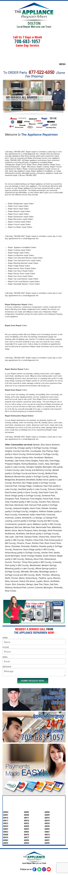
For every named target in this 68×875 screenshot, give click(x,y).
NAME (5, 637)
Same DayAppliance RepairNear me (51, 697)
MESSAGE (6, 666)
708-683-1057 (27, 41)
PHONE (5, 647)
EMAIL (5, 657)
